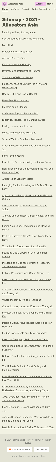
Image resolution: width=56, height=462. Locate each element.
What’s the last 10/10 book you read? (22, 299)
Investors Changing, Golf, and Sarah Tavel (25, 339)
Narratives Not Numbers (15, 100)
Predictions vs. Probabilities (17, 51)
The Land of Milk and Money (17, 77)
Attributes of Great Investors (17, 178)
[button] (5, 9)
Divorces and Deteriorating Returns (21, 71)
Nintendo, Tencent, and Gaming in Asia (23, 119)
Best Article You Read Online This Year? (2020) (28, 427)
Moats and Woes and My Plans (19, 132)
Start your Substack (21, 449)
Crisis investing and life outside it (20, 113)
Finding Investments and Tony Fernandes (24, 333)
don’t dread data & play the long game (23, 38)
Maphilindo (8, 45)
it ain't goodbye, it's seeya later (19, 32)
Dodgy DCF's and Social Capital (19, 94)
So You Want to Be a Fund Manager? (22, 139)
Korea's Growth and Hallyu (16, 64)
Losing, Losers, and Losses (17, 126)
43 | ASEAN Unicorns (14, 58)
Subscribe (40, 4)
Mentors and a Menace (14, 107)
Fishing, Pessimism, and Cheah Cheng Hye (25, 273)
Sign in (50, 4)
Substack (14, 456)
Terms (38, 440)
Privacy (30, 440)
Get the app (41, 449)
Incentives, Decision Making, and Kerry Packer (27, 162)
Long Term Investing (13, 155)
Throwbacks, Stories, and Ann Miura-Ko (24, 246)
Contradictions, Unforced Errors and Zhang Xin (27, 306)
